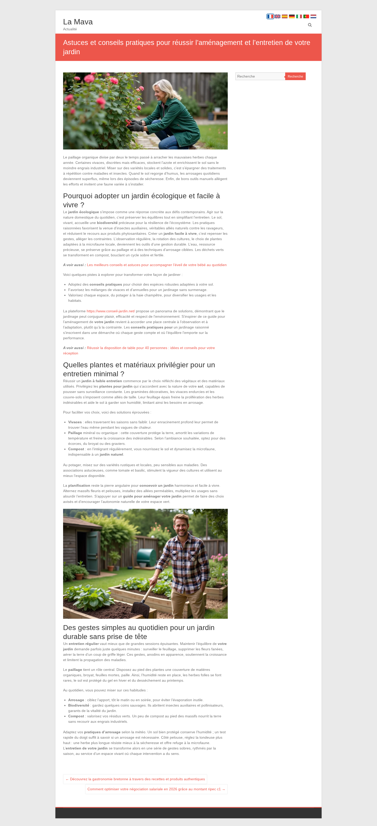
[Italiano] (299, 16)
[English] (277, 16)
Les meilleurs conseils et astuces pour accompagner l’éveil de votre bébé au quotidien (157, 265)
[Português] (306, 16)
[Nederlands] (313, 16)
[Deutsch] (292, 16)
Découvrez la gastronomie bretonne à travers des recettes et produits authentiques (135, 779)
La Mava (78, 21)
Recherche (295, 76)
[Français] (270, 16)
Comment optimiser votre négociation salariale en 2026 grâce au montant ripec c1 (156, 789)
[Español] (285, 16)
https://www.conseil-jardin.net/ (111, 311)
